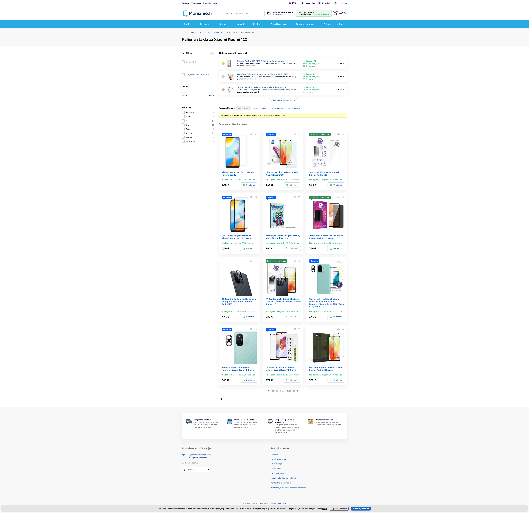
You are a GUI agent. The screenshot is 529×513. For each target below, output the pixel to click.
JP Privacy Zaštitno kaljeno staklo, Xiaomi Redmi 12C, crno (326, 236)
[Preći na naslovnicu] (198, 13)
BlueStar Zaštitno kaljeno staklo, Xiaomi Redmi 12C (262, 74)
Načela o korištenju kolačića (283, 478)
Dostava (185, 3)
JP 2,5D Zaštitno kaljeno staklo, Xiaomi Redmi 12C (262, 87)
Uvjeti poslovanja (278, 459)
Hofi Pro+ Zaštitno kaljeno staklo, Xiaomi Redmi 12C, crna (325, 368)
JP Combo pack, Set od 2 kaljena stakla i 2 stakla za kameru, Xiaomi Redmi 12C (283, 301)
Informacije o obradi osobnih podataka (288, 488)
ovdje (324, 509)
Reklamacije (276, 464)
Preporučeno (243, 108)
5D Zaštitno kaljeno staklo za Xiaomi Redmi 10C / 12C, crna (236, 236)
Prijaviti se (343, 3)
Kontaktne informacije (281, 483)
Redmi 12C (218, 32)
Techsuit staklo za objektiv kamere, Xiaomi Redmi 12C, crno (238, 368)
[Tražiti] (223, 13)
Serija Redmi (205, 32)
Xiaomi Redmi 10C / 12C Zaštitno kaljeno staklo (260, 61)
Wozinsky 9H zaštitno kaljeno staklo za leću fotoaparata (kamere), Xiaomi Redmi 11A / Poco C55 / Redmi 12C (326, 303)
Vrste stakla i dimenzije (201, 3)
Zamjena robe (277, 473)
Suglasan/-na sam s (339, 509)
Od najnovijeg (294, 108)
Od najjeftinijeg (259, 108)
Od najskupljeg (277, 108)
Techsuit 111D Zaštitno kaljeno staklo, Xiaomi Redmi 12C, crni (281, 368)
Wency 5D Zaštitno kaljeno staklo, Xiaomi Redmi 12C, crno (283, 236)
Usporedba (310, 3)
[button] (283, 100)
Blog (215, 3)
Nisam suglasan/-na (361, 509)
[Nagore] (221, 398)
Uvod (184, 32)
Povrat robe (276, 468)
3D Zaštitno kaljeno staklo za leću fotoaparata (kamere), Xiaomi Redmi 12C (239, 301)
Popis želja (326, 3)
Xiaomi (193, 32)
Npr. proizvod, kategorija (237, 13)
